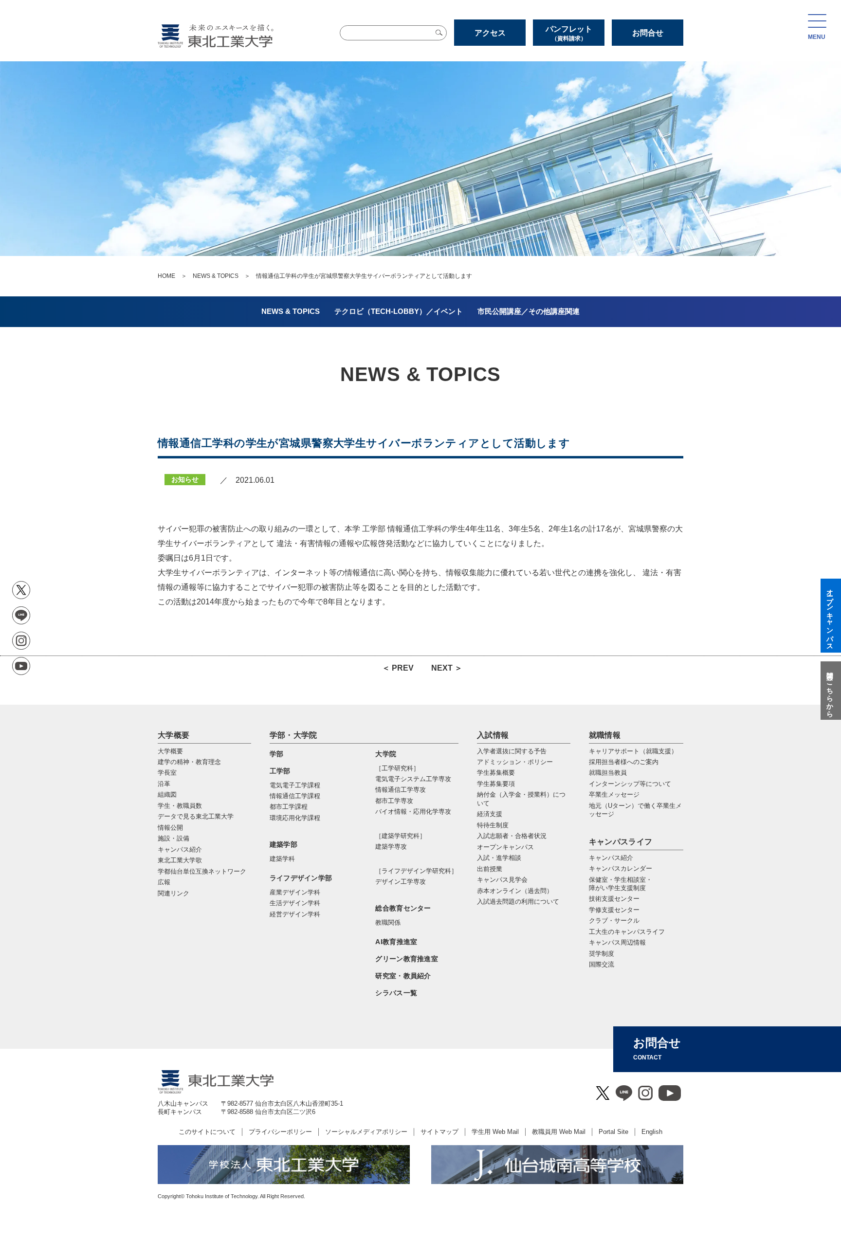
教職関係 (388, 922)
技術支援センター (614, 898)
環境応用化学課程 (295, 817)
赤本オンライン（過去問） (515, 890)
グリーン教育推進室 (406, 959)
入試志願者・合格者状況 (512, 835)
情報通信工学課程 (295, 796)
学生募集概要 (496, 772)
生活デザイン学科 (295, 903)
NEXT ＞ (446, 668)
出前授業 (489, 869)
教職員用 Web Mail (558, 1131)
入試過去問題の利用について (518, 901)
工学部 (280, 771)
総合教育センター (403, 908)
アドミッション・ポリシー (515, 762)
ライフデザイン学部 (301, 878)
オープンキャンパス (505, 847)
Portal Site (613, 1131)
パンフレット (569, 33)
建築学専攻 (391, 846)
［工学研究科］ (397, 768)
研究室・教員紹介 (403, 976)
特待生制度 (493, 825)
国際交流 (601, 964)
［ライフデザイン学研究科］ (416, 871)
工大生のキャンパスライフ (627, 931)
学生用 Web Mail (495, 1131)
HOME (166, 276)
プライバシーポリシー (280, 1131)
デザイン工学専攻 (400, 881)
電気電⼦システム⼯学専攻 (413, 779)
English (651, 1131)
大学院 (385, 754)
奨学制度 (601, 953)
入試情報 (493, 735)
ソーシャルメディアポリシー (366, 1131)
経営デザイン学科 (295, 914)
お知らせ (185, 479)
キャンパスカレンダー (620, 868)
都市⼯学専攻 (394, 800)
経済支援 (489, 814)
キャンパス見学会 (502, 879)
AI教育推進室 (396, 942)
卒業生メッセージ (614, 794)
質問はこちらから (830, 690)
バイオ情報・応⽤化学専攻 (413, 811)
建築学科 (282, 858)
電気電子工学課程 (295, 785)
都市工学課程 (289, 806)
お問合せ (647, 33)
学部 (277, 754)
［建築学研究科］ (400, 835)
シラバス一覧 (396, 993)
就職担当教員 (608, 772)
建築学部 (283, 844)
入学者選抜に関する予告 (512, 751)
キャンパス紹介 (611, 857)
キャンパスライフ (621, 842)
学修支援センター (614, 909)
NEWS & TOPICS (215, 276)
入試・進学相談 (499, 857)
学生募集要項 (496, 783)
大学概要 (173, 735)
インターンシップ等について (630, 783)
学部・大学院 (293, 735)
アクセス (490, 33)
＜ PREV (398, 668)
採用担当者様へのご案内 (623, 762)
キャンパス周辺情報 (617, 942)
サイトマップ (439, 1131)
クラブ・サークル (614, 920)
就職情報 (605, 735)
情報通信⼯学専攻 (400, 789)
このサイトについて (207, 1131)
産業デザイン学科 (295, 892)
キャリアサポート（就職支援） (633, 751)
